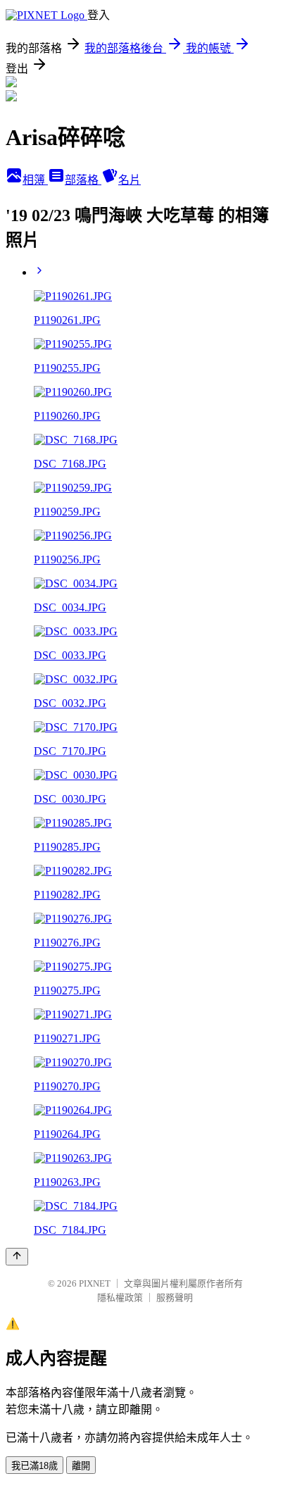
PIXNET (95, 1283)
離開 (81, 1466)
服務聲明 (174, 1297)
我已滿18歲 (34, 1466)
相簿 (35, 180)
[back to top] (17, 1256)
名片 (129, 180)
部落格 (83, 180)
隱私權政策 (120, 1297)
